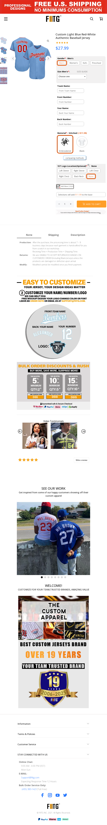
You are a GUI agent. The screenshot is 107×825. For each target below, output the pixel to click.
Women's (74, 63)
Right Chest (64, 176)
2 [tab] (45, 577)
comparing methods (74, 158)
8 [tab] (65, 577)
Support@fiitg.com (30, 777)
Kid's (85, 63)
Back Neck (79, 176)
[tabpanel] (53, 538)
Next (48, 58)
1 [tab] (42, 577)
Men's (62, 63)
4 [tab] (52, 577)
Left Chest (94, 170)
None (91, 176)
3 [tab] (48, 577)
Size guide (82, 71)
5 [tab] (55, 577)
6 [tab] (58, 577)
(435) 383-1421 (29, 789)
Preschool (96, 63)
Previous (13, 58)
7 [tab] (62, 577)
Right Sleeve (79, 170)
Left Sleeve (64, 170)
